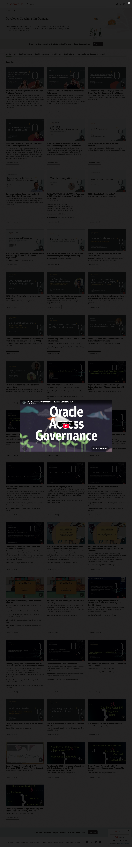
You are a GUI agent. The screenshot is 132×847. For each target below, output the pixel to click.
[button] (129, 3)
